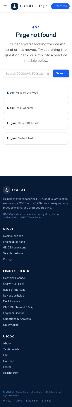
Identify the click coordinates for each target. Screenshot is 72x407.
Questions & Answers (17, 319)
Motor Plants (21, 138)
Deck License (11, 301)
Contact (8, 361)
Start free (60, 6)
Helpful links (10, 373)
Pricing (7, 259)
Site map (46, 400)
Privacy (7, 400)
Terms (18, 400)
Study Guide (11, 324)
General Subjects (23, 123)
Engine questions (14, 242)
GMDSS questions (14, 247)
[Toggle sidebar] (5, 6)
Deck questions (13, 236)
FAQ (5, 355)
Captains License (14, 278)
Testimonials (11, 349)
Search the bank (13, 253)
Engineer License (14, 313)
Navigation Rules (13, 295)
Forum (7, 367)
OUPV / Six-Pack (14, 284)
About (7, 343)
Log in (43, 6)
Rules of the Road (22, 92)
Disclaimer (32, 400)
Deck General (20, 108)
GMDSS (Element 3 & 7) (18, 307)
